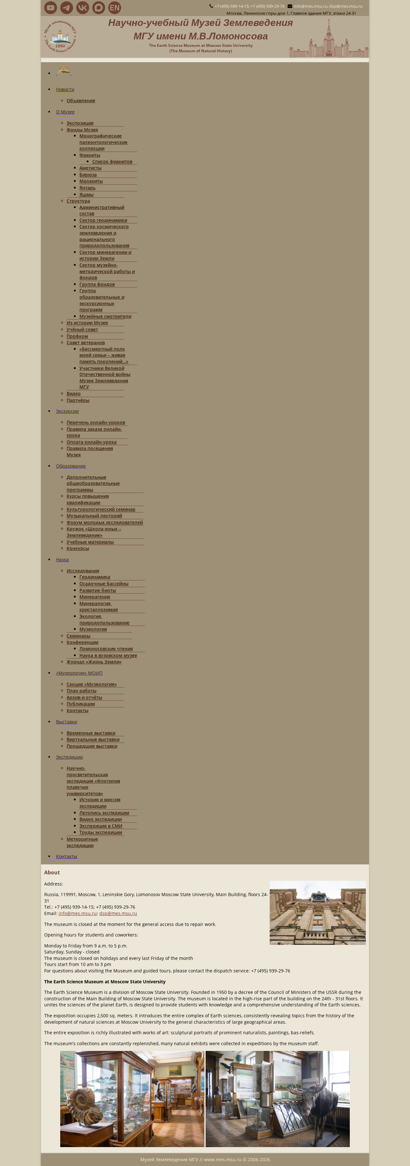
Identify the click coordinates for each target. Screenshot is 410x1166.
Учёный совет (82, 329)
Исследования (83, 571)
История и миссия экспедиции (99, 802)
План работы (81, 690)
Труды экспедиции (100, 832)
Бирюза (88, 174)
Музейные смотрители (105, 316)
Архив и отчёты (84, 697)
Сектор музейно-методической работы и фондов (107, 271)
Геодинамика (94, 577)
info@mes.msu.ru (78, 913)
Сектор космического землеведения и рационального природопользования (104, 235)
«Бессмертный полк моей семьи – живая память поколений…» (103, 355)
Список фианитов (112, 161)
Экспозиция (80, 123)
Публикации (81, 704)
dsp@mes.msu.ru (118, 913)
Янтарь (87, 188)
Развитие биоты (97, 590)
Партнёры (78, 400)
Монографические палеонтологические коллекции (103, 142)
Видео (74, 393)
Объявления (81, 100)
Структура (78, 201)
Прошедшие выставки (92, 746)
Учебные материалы (90, 542)
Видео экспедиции (100, 819)
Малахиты (91, 181)
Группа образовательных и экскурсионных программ (101, 299)
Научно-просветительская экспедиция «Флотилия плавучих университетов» (93, 780)
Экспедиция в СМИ (100, 826)
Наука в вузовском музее (108, 655)
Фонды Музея (82, 130)
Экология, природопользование (104, 619)
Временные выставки (91, 733)
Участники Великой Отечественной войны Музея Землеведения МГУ (104, 377)
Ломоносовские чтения (106, 648)
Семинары (78, 636)
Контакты (77, 710)
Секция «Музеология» (92, 684)
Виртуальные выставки (93, 739)
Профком (77, 336)
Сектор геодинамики (103, 220)
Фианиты (89, 155)
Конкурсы (78, 548)
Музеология (93, 629)
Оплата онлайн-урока (92, 442)
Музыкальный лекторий (94, 515)
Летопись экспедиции (104, 813)
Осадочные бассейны (103, 583)
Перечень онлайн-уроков (96, 422)
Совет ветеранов (86, 342)
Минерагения (94, 597)
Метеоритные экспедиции (82, 842)
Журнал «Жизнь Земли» (94, 662)
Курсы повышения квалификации (88, 499)
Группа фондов (97, 284)
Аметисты (90, 168)
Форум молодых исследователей (105, 522)
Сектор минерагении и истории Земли (105, 255)
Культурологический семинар (101, 509)
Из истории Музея (87, 323)
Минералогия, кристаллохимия (98, 606)
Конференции (82, 642)
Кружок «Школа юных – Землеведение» (94, 532)
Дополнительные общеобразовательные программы (93, 483)
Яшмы (86, 194)
